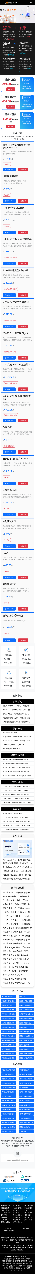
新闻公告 (17, 728)
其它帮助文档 (5, 1213)
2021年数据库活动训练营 (11, 749)
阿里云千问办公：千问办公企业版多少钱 (17, 908)
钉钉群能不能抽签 (24, 1109)
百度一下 (26, 1256)
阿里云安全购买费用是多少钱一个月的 (9, 1014)
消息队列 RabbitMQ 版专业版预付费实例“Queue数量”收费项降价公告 (16, 794)
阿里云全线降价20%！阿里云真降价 (15, 763)
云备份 (6, 552)
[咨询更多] (11, 39)
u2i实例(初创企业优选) (14, 207)
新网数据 (19, 1263)
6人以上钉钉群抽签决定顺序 (8, 1092)
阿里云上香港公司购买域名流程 (9, 1114)
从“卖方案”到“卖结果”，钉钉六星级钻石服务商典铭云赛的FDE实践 (17, 722)
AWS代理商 (27, 1263)
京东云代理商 (27, 1266)
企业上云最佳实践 (17, 1215)
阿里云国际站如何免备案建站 (15, 971)
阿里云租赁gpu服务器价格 (8, 1036)
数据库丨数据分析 (29, 1217)
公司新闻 (17, 701)
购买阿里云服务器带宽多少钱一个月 (26, 1014)
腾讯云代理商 (8, 1268)
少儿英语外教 (17, 1266)
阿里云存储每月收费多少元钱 (26, 1049)
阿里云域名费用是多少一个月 (26, 1023)
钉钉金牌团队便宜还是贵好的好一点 (9, 1049)
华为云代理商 (25, 1259)
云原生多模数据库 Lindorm (16, 458)
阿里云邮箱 (5, 1208)
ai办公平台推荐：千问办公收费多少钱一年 (17, 896)
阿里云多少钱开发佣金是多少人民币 (9, 1032)
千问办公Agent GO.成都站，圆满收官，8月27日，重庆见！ (17, 706)
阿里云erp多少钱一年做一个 (8, 1005)
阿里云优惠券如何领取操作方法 (26, 1019)
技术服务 (16, 1213)
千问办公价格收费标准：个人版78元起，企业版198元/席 (17, 863)
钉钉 (26, 1210)
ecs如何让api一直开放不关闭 (8, 1105)
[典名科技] (10, 2)
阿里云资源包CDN (17, 1210)
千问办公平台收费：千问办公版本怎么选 (17, 924)
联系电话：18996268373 (9, 1229)
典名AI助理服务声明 (10, 733)
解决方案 (22, 996)
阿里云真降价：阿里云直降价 (13, 813)
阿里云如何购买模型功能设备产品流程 (26, 1058)
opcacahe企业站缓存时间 (8, 1127)
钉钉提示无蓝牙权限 (25, 1083)
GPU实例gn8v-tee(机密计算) (17, 364)
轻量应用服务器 (10, 176)
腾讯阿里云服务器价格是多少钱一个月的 (26, 1054)
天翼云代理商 (17, 1256)
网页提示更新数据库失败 (26, 1092)
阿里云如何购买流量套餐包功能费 (26, 1005)
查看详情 (23, 170)
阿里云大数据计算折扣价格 (9, 1027)
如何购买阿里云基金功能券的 (9, 1040)
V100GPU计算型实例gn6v (16, 301)
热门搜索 (17, 1064)
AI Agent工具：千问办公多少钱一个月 (17, 860)
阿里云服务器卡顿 (24, 1105)
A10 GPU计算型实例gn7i (15, 270)
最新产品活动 (17, 755)
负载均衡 (7, 427)
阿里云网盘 (28, 1208)
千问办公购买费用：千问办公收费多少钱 (17, 920)
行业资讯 (17, 836)
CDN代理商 (16, 1261)
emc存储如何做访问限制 (9, 1083)
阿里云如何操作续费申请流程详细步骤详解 (26, 1010)
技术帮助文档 (17, 887)
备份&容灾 (16, 1220)
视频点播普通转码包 (13, 615)
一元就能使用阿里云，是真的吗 (14, 745)
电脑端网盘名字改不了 (26, 1123)
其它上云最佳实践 (17, 1222)
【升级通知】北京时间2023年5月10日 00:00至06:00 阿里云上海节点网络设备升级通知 (17, 798)
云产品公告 (17, 782)
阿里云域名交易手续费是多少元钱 (9, 1045)
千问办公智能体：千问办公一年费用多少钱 (17, 912)
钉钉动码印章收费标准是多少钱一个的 (9, 1054)
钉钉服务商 (8, 1259)
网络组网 (4, 1217)
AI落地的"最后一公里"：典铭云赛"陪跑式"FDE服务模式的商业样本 (16, 718)
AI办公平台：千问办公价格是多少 (17, 928)
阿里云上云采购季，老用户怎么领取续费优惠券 (17, 776)
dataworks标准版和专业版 (26, 1074)
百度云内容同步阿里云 (9, 1087)
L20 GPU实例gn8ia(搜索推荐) (17, 239)
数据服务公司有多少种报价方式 (9, 1079)
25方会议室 (22, 1131)
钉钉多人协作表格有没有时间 (26, 1101)
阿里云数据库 (29, 1205)
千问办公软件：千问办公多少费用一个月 (17, 892)
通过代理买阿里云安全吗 (13, 975)
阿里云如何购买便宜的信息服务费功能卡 (26, 1001)
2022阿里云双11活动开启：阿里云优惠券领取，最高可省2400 (17, 825)
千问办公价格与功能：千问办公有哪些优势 (17, 900)
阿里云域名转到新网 (8, 1118)
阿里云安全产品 (5, 1210)
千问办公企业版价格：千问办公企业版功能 (17, 935)
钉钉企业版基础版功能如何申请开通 (26, 1079)
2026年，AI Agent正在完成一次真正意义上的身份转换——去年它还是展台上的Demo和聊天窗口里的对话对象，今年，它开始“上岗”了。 (17, 710)
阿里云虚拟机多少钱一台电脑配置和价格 (26, 1040)
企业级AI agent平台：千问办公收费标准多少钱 (17, 867)
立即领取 (10, 89)
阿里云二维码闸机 (24, 1127)
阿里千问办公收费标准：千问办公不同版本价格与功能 (17, 932)
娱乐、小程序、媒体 (28, 1220)
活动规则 (27, 80)
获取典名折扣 (9, 170)
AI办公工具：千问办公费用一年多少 (17, 904)
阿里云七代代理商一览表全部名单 (26, 1036)
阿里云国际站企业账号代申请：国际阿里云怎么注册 (17, 875)
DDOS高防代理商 (9, 1263)
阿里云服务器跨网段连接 (26, 1096)
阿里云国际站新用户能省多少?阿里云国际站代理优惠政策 (17, 879)
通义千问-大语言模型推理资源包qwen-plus (16, 146)
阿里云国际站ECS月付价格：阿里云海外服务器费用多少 (17, 963)
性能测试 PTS (9, 521)
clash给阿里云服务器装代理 (8, 1101)
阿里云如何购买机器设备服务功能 (9, 1001)
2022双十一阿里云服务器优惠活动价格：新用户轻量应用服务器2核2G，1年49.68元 (17, 821)
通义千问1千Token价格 (8, 997)
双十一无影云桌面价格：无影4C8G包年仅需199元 (17, 817)
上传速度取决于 (6, 1109)
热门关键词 (17, 990)
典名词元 (13, 1270)
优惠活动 (17, 809)
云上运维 (4, 1220)
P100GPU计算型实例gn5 (15, 333)
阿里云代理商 (7, 1261)
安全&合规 (16, 1217)
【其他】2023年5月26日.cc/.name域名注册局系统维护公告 (17, 786)
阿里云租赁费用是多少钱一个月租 (26, 1027)
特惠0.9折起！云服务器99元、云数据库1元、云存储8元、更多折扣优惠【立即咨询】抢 (17, 737)
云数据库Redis (10, 490)
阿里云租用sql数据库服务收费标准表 (25, 1032)
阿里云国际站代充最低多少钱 (15, 967)
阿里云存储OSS (17, 1208)
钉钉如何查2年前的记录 (25, 1114)
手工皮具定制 (7, 1266)
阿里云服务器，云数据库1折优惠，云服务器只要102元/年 (17, 741)
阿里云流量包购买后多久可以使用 (9, 1058)
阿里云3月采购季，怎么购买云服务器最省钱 (17, 768)
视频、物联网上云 (5, 1222)
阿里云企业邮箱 (26, 1261)
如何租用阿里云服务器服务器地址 (9, 1023)
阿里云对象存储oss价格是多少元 (25, 1045)
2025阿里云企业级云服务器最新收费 (15, 759)
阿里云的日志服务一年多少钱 (9, 1074)
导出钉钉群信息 (24, 1070)
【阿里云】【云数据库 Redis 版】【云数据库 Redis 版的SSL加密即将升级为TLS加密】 (17, 802)
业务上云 (27, 1215)
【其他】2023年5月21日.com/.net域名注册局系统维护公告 (17, 790)
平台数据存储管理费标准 (26, 1118)
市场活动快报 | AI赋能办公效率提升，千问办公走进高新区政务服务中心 (17, 714)
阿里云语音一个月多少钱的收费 (9, 1010)
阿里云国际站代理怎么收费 (14, 979)
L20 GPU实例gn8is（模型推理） (17, 397)
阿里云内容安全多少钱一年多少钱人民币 (9, 1019)
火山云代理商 (25, 1268)
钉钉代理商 (16, 1259)
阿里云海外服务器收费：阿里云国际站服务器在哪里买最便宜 (17, 871)
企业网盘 (17, 1268)
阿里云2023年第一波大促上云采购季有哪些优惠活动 (17, 772)
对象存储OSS (9, 584)
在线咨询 (26, 1228)
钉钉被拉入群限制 (7, 1131)
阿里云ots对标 (6, 1096)
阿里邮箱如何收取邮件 (9, 1070)
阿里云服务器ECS (17, 1205)
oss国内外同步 (23, 1087)
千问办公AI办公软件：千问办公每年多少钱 (17, 916)
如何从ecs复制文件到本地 (8, 1123)
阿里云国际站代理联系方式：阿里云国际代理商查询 (17, 983)
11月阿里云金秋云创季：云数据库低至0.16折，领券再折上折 (16, 829)
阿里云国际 (28, 1213)
